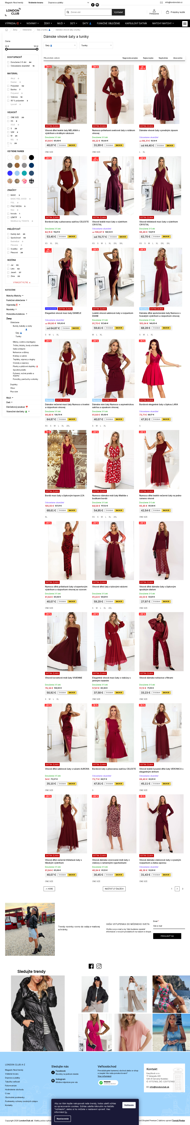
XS (14, 121)
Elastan (16, 82)
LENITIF (16, 217)
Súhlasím (129, 1105)
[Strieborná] (24, 165)
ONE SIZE (17, 117)
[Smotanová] (24, 157)
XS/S (15, 125)
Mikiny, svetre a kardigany (24, 342)
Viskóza (16, 97)
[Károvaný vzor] (17, 181)
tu (66, 1112)
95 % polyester (19, 100)
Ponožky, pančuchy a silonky (25, 379)
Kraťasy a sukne (20, 356)
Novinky (10, 309)
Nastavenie (63, 1118)
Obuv (12, 388)
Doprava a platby (55, 2)
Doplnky (13, 384)
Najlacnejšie (148, 58)
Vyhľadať (118, 12)
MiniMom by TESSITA (22, 221)
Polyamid (17, 93)
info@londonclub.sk (159, 1087)
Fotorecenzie (11, 1085)
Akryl (15, 78)
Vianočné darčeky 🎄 (16, 411)
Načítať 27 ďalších (114, 889)
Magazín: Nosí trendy (14, 2)
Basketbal (17, 241)
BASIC (15, 195)
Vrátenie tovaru (35, 2)
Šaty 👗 (19, 333)
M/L (14, 139)
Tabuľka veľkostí (12, 1082)
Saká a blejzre (19, 349)
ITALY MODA (18, 206)
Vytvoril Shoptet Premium (146, 1120)
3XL (121, 243)
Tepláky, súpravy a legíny (24, 359)
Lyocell (16, 104)
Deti (8, 402)
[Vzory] (10, 181)
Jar (15, 265)
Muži (8, 397)
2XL (56, 243)
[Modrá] (10, 173)
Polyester (17, 86)
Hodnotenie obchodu (14, 1089)
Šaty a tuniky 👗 (20, 329)
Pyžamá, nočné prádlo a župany (23, 374)
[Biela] (10, 157)
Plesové (17, 252)
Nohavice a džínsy (21, 352)
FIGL (14, 202)
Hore (50, 889)
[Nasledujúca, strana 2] (177, 888)
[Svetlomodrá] (17, 173)
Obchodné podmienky (15, 1097)
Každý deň (18, 234)
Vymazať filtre (20, 282)
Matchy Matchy (13, 295)
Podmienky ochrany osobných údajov (21, 1101)
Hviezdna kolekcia (15, 314)
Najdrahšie (163, 58)
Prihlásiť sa (167, 936)
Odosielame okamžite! (22, 66)
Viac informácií (104, 1076)
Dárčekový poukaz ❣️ (17, 407)
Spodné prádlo (19, 370)
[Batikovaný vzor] (24, 181)
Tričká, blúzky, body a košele (26, 345)
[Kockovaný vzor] (31, 181)
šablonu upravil (172, 1120)
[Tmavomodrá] (31, 165)
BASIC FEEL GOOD (21, 199)
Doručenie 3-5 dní (21, 62)
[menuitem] (13, 23)
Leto (15, 269)
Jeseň (16, 272)
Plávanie (16, 245)
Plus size (14, 391)
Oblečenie (14, 322)
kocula (15, 213)
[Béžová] (17, 157)
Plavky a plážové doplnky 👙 (25, 366)
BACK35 (72, 145)
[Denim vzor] (31, 173)
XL (144, 152)
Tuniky (18, 336)
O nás (7, 1093)
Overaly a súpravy (21, 363)
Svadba (16, 249)
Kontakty (9, 1105)
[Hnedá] (17, 165)
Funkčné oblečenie (15, 300)
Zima (15, 276)
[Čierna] (31, 157)
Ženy (9, 318)
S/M (14, 132)
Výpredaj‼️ (12, 305)
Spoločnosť (18, 238)
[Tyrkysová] (24, 173)
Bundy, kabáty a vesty (22, 326)
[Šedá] (10, 165)
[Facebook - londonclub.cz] (93, 5)
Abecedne (177, 58)
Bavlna (15, 89)
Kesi (14, 210)
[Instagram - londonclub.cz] (97, 5)
